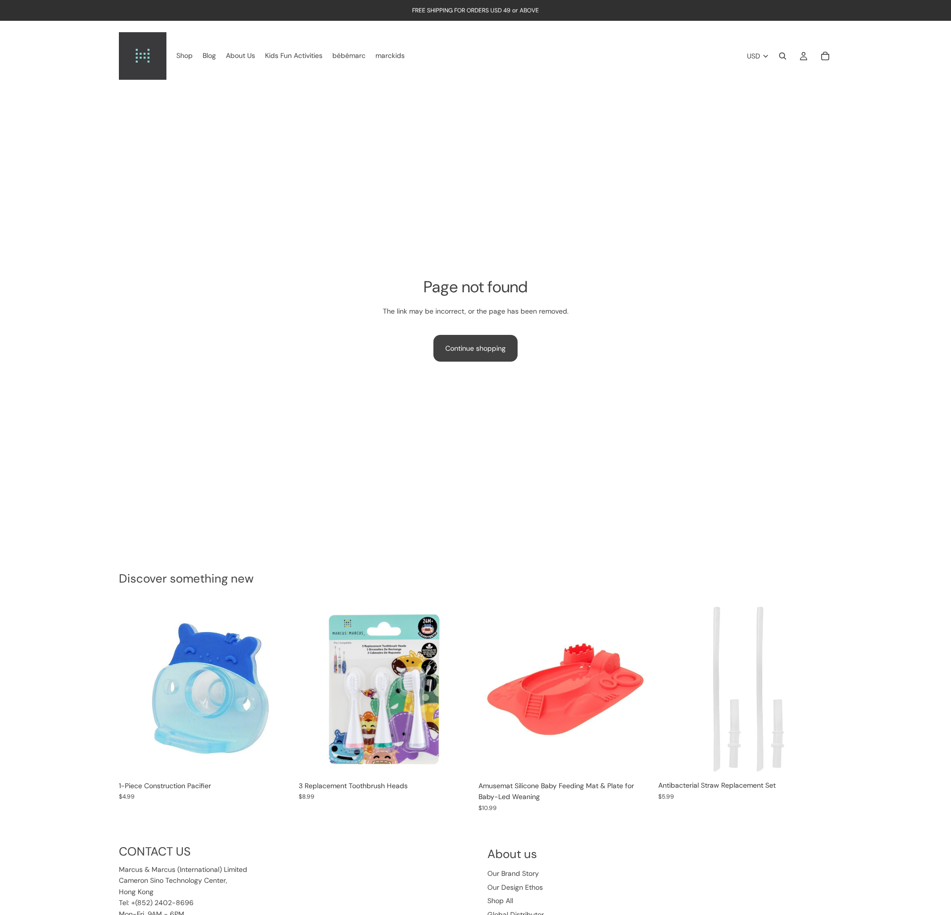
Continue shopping (475, 348)
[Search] (782, 56)
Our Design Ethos (515, 887)
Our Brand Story (513, 873)
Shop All (500, 900)
